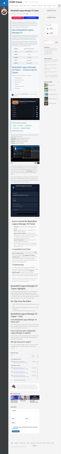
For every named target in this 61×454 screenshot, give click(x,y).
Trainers (16, 5)
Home (12, 5)
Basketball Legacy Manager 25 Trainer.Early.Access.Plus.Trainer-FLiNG (20, 368)
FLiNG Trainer (16, 2)
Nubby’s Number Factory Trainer (14, 401)
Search (45, 40)
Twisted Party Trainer (48, 52)
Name (13, 418)
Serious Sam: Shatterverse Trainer (50, 50)
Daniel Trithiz (24, 94)
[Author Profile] (4, 12)
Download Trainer (17, 18)
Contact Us (34, 5)
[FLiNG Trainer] (4, 3)
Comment (14, 410)
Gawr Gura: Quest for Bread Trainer (50, 48)
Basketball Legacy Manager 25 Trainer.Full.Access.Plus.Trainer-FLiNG (20, 362)
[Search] (59, 6)
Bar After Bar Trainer (48, 54)
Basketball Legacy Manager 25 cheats (19, 380)
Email (27, 418)
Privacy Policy (23, 5)
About (28, 5)
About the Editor (48, 5)
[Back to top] (34, 446)
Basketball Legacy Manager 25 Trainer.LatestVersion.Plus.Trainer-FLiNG (21, 376)
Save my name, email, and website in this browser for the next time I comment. (25, 428)
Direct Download (32, 17)
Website (13, 422)
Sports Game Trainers (18, 13)
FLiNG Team (46, 59)
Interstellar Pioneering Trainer (34, 401)
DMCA (54, 5)
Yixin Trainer (23, 400)
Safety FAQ (40, 5)
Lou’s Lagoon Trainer (48, 51)
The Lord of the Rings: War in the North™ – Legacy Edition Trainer (51, 61)
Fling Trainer (30, 171)
